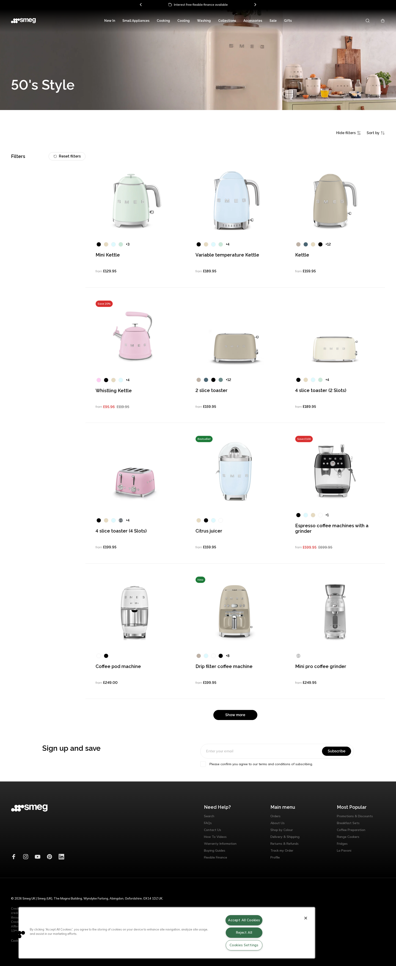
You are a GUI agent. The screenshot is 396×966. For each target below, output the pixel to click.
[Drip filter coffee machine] (235, 612)
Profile (275, 857)
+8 (228, 656)
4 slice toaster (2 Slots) (320, 390)
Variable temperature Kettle (227, 255)
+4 (227, 244)
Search (209, 816)
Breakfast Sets (348, 823)
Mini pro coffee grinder (320, 666)
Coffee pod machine (118, 666)
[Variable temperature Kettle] (235, 200)
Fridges (342, 844)
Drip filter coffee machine (224, 666)
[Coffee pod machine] (135, 612)
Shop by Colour (281, 830)
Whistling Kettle (114, 390)
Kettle (302, 255)
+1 (327, 515)
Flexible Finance (215, 857)
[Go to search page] (368, 20)
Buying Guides (214, 850)
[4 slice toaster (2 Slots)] (335, 336)
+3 (127, 244)
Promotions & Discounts (355, 816)
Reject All (244, 932)
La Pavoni (344, 850)
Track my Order (281, 850)
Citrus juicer (208, 531)
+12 (328, 244)
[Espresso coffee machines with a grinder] (335, 471)
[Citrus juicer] (235, 471)
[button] (17, 934)
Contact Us (212, 830)
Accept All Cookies (244, 920)
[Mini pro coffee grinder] (335, 612)
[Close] (306, 918)
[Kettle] (335, 200)
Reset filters (70, 156)
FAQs (208, 823)
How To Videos (215, 837)
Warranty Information (220, 844)
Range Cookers (348, 837)
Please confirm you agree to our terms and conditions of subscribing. (261, 764)
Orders (275, 816)
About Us (277, 823)
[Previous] (141, 4)
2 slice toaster (211, 390)
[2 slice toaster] (235, 336)
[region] (166, 933)
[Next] (255, 4)
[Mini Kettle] (135, 200)
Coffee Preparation (351, 830)
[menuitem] (110, 20)
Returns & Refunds (284, 844)
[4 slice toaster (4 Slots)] (135, 471)
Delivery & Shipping (285, 837)
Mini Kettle (108, 255)
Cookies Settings (244, 945)
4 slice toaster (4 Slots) (121, 531)
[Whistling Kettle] (135, 336)
